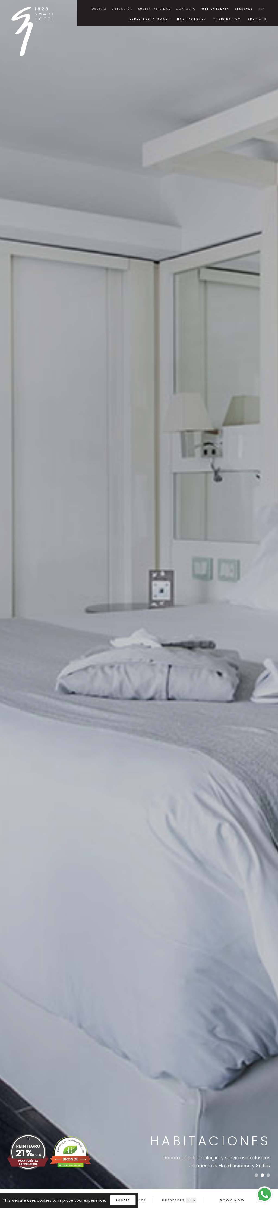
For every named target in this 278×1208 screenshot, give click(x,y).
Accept (123, 1200)
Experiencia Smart (149, 19)
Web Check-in (215, 8)
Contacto (186, 8)
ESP (261, 8)
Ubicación (122, 8)
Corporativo (227, 19)
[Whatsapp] (264, 1194)
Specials (257, 19)
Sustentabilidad (154, 8)
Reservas (244, 8)
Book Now (232, 1200)
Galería (99, 8)
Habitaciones (191, 19)
